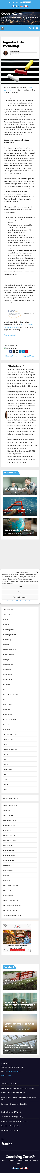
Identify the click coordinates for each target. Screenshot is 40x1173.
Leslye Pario (7, 865)
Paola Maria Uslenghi (24, 492)
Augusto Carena (8, 815)
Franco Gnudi (8, 845)
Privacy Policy (6, 1075)
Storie (5, 759)
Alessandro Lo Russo (10, 805)
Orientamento (7, 714)
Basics (5, 620)
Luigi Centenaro (8, 860)
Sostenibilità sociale (10, 749)
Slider (5, 744)
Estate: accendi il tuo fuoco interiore (19, 1024)
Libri (4, 689)
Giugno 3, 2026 (11, 1050)
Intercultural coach (7, 1130)
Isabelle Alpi (16, 51)
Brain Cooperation (9, 820)
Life (4, 699)
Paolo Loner (7, 890)
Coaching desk (8, 630)
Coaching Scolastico (10, 635)
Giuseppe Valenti (9, 855)
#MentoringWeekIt (10, 335)
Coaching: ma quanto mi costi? (11, 1121)
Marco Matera (8, 870)
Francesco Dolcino (9, 840)
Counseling (7, 640)
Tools (5, 779)
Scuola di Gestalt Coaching (12, 905)
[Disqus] (20, 564)
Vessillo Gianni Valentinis (12, 915)
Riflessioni (7, 729)
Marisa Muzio (7, 875)
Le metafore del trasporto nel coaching (14, 1104)
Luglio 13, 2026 (11, 1008)
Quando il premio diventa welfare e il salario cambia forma (19, 1047)
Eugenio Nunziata (9, 835)
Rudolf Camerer (8, 895)
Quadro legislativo (9, 719)
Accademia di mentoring (17, 509)
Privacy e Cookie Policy (13, 601)
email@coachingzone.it (12, 1071)
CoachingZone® (12, 13)
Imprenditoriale (8, 664)
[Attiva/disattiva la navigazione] (37, 28)
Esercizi (6, 645)
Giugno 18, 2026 (11, 1029)
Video (5, 789)
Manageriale (7, 704)
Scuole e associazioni (10, 734)
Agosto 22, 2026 (12, 983)
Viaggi (5, 784)
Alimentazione (8, 610)
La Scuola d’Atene (7, 1126)
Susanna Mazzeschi (10, 910)
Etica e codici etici (9, 650)
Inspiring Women (28, 356)
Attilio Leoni (7, 810)
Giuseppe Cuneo (9, 850)
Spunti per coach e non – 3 (19, 980)
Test (4, 774)
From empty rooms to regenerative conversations (20, 1003)
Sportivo (6, 754)
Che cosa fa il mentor (16, 488)
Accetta (20, 586)
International (7, 679)
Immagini (6, 660)
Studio (5, 764)
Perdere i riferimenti (8, 1112)
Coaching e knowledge (17, 530)
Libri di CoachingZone (10, 694)
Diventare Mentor (11, 356)
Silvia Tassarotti (26, 1008)
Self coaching (8, 739)
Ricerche (6, 724)
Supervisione (7, 769)
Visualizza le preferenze (20, 597)
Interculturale (7, 674)
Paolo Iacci (24, 1050)
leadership (7, 684)
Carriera (6, 625)
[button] (37, 572)
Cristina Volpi (7, 830)
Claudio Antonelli (9, 825)
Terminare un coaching (9, 1116)
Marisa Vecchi (8, 880)
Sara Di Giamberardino (11, 900)
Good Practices (8, 655)
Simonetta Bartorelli (23, 533)
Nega (20, 592)
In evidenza (7, 669)
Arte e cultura (7, 615)
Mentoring (6, 709)
